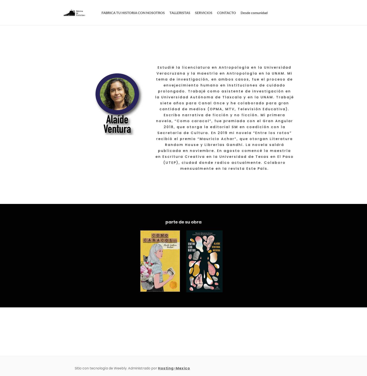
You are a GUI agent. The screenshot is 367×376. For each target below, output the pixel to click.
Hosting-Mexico (174, 368)
